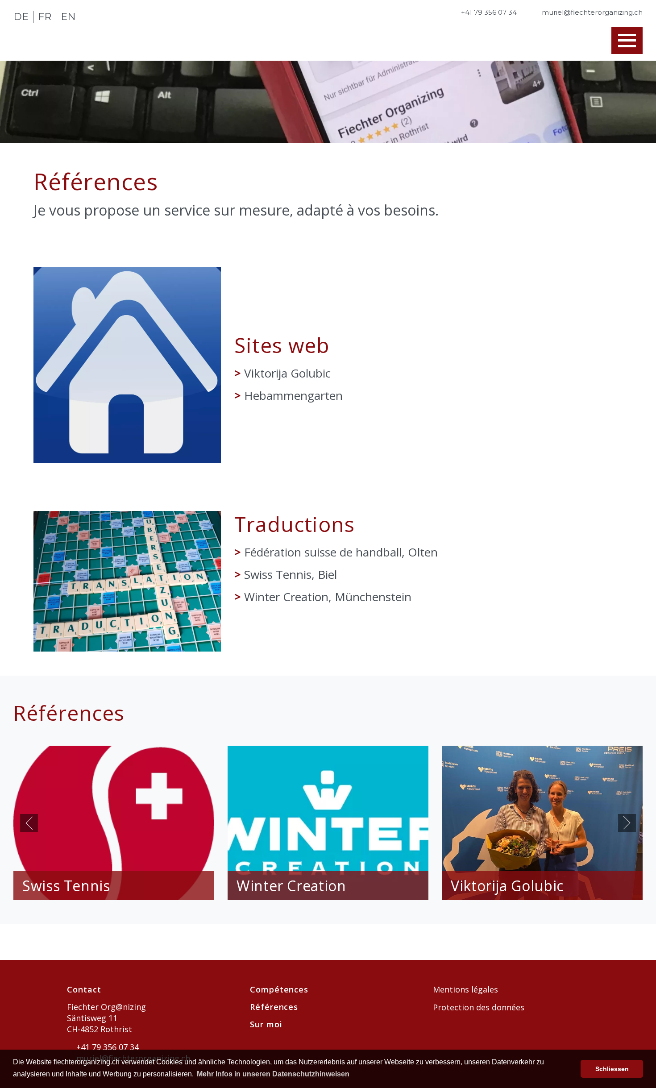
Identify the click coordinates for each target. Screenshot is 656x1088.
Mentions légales (465, 989)
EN (68, 17)
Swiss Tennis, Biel (290, 574)
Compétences (279, 989)
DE (21, 17)
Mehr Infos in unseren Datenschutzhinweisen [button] (273, 1074)
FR (44, 17)
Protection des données (478, 1007)
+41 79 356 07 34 (106, 1047)
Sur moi (266, 1024)
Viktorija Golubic (287, 373)
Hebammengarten (293, 395)
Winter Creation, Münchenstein (327, 597)
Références (274, 1006)
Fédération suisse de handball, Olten (341, 552)
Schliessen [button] (612, 1068)
